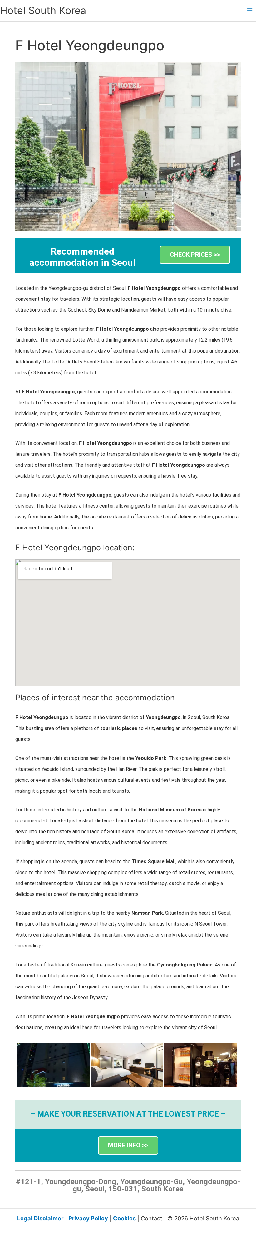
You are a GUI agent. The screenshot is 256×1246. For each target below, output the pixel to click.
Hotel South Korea (43, 10)
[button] (195, 255)
